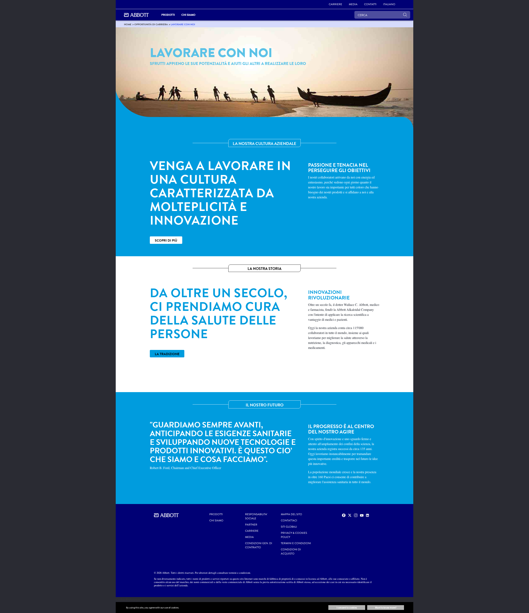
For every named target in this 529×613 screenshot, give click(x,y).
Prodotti (216, 514)
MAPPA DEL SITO (291, 514)
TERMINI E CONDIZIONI (296, 543)
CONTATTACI (289, 520)
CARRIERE (252, 531)
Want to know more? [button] (385, 607)
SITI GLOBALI (289, 527)
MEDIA (249, 537)
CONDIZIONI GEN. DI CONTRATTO (258, 545)
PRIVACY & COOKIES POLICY (294, 535)
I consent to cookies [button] (347, 607)
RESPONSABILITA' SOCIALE (256, 516)
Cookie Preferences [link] (128, 599)
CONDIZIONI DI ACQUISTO (291, 552)
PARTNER (251, 525)
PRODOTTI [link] (168, 15)
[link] (127, 24)
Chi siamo (216, 520)
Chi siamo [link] (188, 15)
